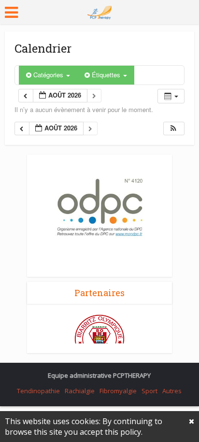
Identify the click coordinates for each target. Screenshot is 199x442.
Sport (149, 390)
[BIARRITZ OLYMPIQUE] (99, 339)
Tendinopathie (38, 390)
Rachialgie (80, 390)
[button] (173, 128)
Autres (172, 390)
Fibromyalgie (118, 390)
